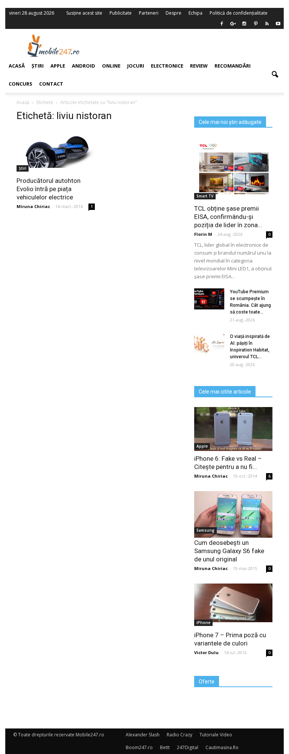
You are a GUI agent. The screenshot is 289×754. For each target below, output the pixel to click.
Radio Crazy (179, 734)
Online (111, 65)
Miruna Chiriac (211, 476)
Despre (173, 13)
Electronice (167, 65)
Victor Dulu (206, 652)
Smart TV (204, 196)
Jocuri (135, 65)
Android (83, 65)
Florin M (203, 234)
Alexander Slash (143, 734)
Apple (202, 446)
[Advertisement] (193, 45)
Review (199, 65)
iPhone (203, 622)
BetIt (165, 747)
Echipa (195, 13)
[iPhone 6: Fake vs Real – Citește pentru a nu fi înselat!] (233, 429)
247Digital (187, 747)
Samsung (205, 530)
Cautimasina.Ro (222, 747)
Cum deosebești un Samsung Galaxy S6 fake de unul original (229, 551)
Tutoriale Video (215, 734)
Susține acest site (84, 13)
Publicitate (121, 13)
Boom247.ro (139, 747)
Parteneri (148, 13)
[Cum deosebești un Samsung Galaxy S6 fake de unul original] (233, 514)
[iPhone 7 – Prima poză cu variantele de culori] (233, 603)
